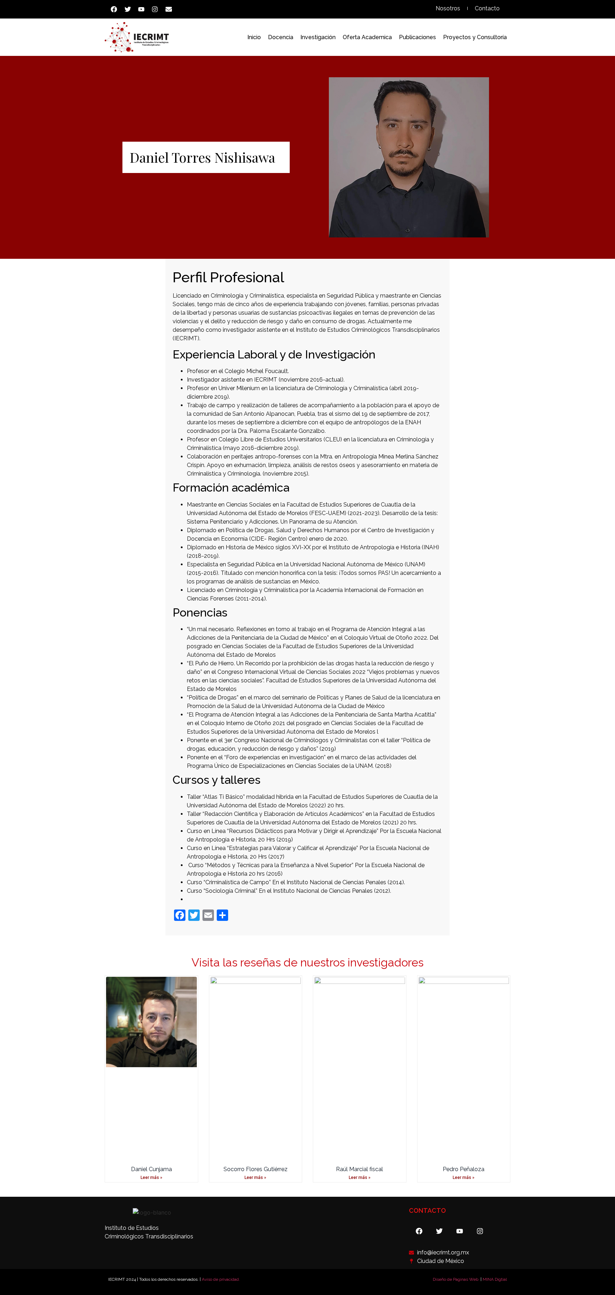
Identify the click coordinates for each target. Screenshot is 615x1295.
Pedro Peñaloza (463, 1169)
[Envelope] (168, 9)
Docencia (280, 37)
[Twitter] (127, 9)
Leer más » (151, 1177)
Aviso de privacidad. (221, 1279)
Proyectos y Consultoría (475, 37)
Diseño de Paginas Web (455, 1279)
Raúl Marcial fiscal (359, 1169)
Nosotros (448, 8)
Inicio (254, 37)
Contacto (487, 8)
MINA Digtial (495, 1279)
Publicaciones (417, 37)
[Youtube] (141, 9)
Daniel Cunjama (151, 1169)
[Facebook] (114, 9)
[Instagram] (155, 9)
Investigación (318, 37)
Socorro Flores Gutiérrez (256, 1169)
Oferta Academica (367, 37)
